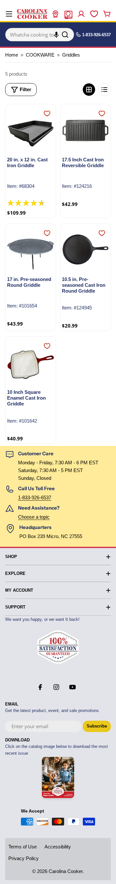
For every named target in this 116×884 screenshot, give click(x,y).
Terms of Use (22, 846)
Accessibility (57, 846)
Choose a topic (34, 517)
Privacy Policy (23, 858)
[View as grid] (88, 89)
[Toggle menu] (9, 14)
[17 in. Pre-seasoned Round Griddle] (30, 249)
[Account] (81, 14)
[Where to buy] (55, 14)
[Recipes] (68, 14)
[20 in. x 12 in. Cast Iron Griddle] (30, 129)
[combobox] (39, 34)
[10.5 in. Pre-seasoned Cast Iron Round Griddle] (85, 249)
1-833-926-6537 (34, 497)
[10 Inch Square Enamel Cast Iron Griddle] (30, 361)
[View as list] (104, 89)
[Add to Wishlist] (47, 113)
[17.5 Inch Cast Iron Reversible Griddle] (85, 129)
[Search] (65, 34)
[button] (56, 34)
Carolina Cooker (65, 871)
